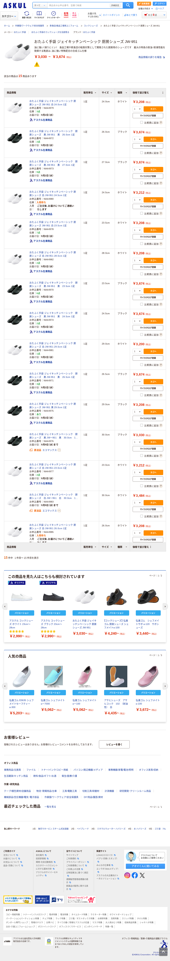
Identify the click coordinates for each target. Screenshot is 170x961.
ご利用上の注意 (73, 869)
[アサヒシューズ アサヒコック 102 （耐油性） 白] (116, 676)
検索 (128, 5)
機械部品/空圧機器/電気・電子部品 (21, 797)
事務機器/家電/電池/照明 (120, 769)
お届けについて (10, 859)
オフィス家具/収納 (148, 769)
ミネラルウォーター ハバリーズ (111, 829)
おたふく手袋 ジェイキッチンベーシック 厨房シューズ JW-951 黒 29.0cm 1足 (52, 406)
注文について (9, 855)
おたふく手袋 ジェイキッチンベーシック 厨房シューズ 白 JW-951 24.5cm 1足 (52, 193)
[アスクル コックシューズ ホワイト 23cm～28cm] (22, 597)
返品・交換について (11, 865)
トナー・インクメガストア (34, 914)
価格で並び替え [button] (141, 547)
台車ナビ (50, 922)
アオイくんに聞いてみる (145, 866)
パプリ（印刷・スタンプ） (106, 859)
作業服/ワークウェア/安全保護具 (29, 26)
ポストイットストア (47, 927)
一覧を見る (50, 806)
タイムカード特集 (79, 914)
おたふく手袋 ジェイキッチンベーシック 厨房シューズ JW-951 (84, 624)
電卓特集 (53, 914)
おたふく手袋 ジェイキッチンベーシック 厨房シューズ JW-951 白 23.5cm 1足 (52, 224)
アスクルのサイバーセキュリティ (47, 874)
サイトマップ (72, 855)
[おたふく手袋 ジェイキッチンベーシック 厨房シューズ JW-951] (85, 597)
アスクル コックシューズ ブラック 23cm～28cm (53, 624)
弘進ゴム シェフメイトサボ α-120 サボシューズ (147, 624)
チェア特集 (47, 918)
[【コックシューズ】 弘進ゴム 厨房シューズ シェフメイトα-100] (116, 597)
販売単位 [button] (88, 547)
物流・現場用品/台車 (46, 791)
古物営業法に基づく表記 (77, 873)
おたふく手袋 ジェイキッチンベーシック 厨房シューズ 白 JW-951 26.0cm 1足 (52, 527)
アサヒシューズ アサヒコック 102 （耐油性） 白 (116, 703)
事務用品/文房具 (12, 769)
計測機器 (109, 791)
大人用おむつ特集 (113, 922)
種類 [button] (120, 547)
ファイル (31, 769)
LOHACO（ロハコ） (104, 855)
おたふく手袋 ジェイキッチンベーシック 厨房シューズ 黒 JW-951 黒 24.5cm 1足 (53, 315)
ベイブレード (83, 829)
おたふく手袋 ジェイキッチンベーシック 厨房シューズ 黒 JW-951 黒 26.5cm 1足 (53, 375)
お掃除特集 (103, 918)
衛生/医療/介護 (69, 776)
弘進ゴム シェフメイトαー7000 (53, 702)
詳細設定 (115, 5)
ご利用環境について (75, 865)
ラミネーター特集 (98, 914)
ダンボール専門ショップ (17, 922)
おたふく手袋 (20, 32)
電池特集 (64, 914)
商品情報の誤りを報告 (150, 57)
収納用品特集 (130, 922)
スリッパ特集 (128, 918)
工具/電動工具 (69, 791)
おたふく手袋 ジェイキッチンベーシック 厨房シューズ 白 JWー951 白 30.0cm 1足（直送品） (53, 496)
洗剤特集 (115, 918)
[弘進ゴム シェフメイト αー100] (85, 676)
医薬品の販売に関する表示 (77, 887)
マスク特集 (97, 922)
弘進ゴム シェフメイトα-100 (148, 702)
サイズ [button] (105, 547)
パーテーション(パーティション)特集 (22, 918)
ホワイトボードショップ (120, 914)
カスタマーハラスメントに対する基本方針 (47, 867)
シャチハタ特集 (147, 922)
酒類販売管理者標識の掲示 (77, 881)
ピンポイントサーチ (93, 927)
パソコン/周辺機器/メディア (88, 769)
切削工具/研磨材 (90, 791)
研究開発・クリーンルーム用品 (135, 791)
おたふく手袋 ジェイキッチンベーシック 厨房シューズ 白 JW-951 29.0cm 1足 (52, 345)
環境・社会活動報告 (44, 862)
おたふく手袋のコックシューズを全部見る (50, 32)
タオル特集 (142, 918)
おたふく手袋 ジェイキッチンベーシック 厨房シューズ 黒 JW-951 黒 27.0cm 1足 (53, 163)
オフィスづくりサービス (70, 927)
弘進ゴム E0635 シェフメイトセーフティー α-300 (21, 703)
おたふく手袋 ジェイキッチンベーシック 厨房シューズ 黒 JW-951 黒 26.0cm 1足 (53, 133)
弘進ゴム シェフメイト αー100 (84, 702)
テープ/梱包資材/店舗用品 (17, 791)
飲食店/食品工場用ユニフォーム (64, 26)
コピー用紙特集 (13, 914)
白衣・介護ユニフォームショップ (20, 927)
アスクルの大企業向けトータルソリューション (107, 877)
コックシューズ (91, 26)
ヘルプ (161, 9)
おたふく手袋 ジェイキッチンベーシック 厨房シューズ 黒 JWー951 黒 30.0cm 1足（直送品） (53, 436)
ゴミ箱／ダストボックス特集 (81, 918)
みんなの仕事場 (103, 865)
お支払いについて (11, 862)
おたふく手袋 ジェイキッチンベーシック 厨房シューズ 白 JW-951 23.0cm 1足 (52, 466)
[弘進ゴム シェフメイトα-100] (148, 676)
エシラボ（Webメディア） (107, 869)
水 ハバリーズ (140, 829)
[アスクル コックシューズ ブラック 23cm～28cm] (53, 597)
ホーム (7, 26)
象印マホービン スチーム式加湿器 (53, 829)
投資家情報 (41, 859)
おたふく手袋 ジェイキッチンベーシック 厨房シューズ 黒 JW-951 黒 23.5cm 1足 (53, 284)
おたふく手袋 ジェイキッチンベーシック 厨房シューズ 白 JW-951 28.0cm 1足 (52, 254)
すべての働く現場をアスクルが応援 (73, 922)
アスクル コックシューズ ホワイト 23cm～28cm (21, 624)
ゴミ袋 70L (160, 829)
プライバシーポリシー (76, 862)
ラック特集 (60, 918)
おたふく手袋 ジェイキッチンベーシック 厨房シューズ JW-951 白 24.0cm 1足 (52, 103)
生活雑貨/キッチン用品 (16, 776)
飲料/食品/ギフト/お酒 (44, 776)
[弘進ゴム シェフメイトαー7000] (53, 676)
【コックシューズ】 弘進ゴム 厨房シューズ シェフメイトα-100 (116, 624)
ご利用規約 (71, 859)
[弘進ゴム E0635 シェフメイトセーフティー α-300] (22, 676)
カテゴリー (7, 16)
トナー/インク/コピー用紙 (54, 769)
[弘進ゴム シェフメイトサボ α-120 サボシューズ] (148, 597)
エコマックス (49, 450)
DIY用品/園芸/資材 (93, 797)
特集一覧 (109, 927)
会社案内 (40, 855)
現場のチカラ (37, 922)
